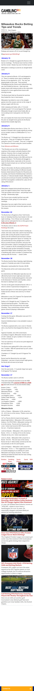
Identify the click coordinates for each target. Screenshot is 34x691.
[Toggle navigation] (28, 3)
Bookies (3, 459)
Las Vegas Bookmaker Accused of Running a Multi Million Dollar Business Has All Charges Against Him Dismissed (16, 500)
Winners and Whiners (11, 146)
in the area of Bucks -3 (8, 223)
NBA (31, 459)
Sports (26, 459)
